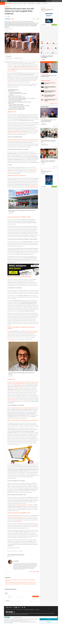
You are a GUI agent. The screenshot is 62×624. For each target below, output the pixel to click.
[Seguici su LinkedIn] (18, 607)
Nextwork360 (7, 613)
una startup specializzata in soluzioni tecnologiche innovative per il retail (24, 407)
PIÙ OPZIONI (49, 622)
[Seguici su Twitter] (20, 607)
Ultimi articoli (15, 3)
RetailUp (9, 16)
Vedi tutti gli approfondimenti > (53, 103)
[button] (2, 3)
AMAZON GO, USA (11, 91)
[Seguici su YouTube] (24, 607)
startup (29, 331)
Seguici (15, 607)
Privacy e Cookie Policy (19, 609)
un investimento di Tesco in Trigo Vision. (30, 187)
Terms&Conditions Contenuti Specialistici (29, 609)
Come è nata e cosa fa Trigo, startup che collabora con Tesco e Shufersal (22, 98)
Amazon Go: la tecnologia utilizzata (15, 92)
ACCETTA (48, 619)
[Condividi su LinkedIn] (6, 19)
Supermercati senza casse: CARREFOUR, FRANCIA (17, 99)
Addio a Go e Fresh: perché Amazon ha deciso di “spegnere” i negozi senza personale (21, 583)
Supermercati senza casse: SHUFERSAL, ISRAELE (16, 97)
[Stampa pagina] (9, 19)
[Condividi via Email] (12, 19)
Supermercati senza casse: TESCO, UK (14, 95)
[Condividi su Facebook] (8, 19)
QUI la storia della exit (11, 339)
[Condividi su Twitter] (5, 19)
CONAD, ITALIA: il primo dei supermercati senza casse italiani (19, 105)
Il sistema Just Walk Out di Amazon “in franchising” (18, 93)
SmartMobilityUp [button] (38, 3)
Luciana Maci (7, 30)
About (6, 609)
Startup (46, 3)
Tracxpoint (37, 426)
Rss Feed (14, 609)
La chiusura (11, 94)
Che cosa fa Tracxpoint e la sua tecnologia (16, 106)
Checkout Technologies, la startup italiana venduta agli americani (19, 101)
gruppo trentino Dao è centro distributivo (25, 504)
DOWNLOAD (54, 24)
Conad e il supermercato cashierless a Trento (17, 108)
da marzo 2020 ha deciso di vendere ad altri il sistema (21, 67)
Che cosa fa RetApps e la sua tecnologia (16, 104)
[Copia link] (11, 19)
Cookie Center (37, 609)
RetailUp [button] (33, 3)
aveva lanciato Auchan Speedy (16, 386)
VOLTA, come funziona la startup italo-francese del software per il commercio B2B (20, 582)
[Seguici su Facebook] (22, 607)
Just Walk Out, (33, 67)
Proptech (43, 3)
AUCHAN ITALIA (11, 103)
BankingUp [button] (24, 3)
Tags (11, 609)
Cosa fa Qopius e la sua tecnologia (15, 100)
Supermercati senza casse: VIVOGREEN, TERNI (16, 109)
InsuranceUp (29, 3)
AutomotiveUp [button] (20, 3)
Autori (9, 609)
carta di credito (18, 521)
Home (5, 16)
